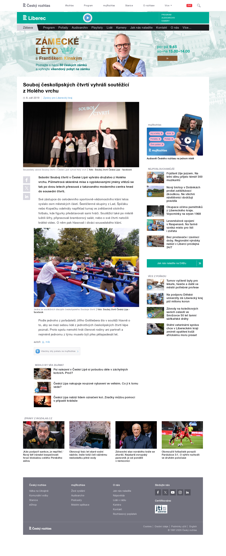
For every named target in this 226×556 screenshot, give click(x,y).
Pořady (63, 27)
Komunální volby (38, 495)
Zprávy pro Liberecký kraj (57, 97)
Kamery (166, 21)
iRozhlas (69, 5)
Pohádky (154, 139)
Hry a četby (155, 133)
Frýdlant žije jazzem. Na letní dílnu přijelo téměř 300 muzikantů (185, 177)
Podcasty (76, 500)
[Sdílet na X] (26, 188)
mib (48, 341)
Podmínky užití (178, 526)
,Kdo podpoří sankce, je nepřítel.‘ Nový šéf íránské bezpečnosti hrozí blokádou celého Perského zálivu (43, 456)
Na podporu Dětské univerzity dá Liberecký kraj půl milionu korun (185, 298)
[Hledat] (199, 5)
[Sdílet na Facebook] (26, 179)
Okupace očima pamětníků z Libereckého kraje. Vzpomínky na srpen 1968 (184, 210)
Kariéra (117, 504)
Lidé (110, 27)
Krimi (169, 133)
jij (43, 341)
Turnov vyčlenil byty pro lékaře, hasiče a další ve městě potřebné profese (183, 284)
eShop (33, 504)
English (193, 526)
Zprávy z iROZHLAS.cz (38, 418)
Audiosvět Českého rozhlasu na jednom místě (170, 158)
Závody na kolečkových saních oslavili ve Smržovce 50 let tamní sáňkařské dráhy (182, 313)
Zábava (28, 27)
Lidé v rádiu (119, 500)
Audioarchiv (168, 18)
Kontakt (161, 27)
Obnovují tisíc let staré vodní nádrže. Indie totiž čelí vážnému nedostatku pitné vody (88, 454)
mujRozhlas (109, 5)
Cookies (147, 526)
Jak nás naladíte (141, 27)
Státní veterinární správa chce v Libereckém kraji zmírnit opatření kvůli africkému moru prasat (183, 330)
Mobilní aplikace (80, 504)
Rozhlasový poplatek (125, 513)
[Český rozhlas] (36, 5)
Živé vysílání (156, 144)
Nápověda (119, 495)
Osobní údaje (161, 526)
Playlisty (97, 27)
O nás (175, 27)
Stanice (129, 5)
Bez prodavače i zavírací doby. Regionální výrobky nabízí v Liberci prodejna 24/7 (183, 242)
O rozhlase (149, 5)
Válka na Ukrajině (38, 490)
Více (187, 27)
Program (88, 5)
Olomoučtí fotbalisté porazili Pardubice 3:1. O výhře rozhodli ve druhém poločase (181, 454)
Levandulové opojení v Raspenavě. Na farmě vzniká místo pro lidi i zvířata (182, 226)
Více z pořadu (157, 276)
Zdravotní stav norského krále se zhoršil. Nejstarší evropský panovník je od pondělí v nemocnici (135, 456)
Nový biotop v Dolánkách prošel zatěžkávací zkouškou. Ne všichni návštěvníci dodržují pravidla (183, 194)
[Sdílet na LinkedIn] (26, 196)
